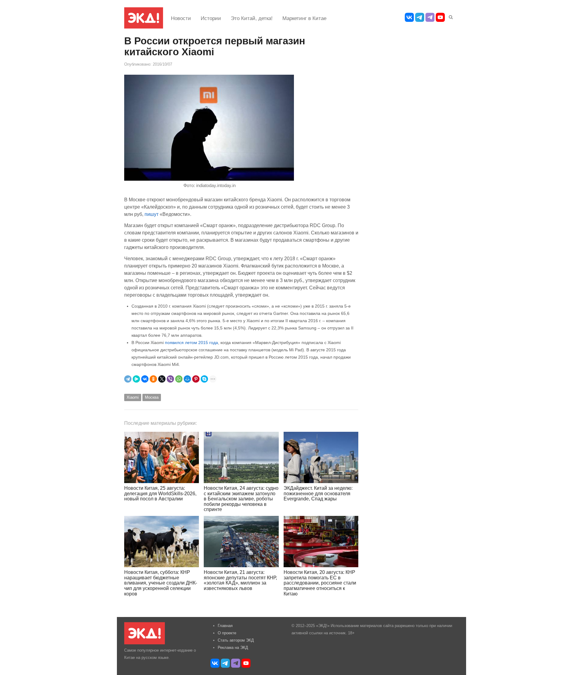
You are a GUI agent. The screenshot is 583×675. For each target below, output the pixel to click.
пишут (152, 214)
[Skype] (204, 379)
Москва (152, 397)
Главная (225, 625)
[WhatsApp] (178, 379)
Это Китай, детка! (252, 18)
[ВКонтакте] (144, 379)
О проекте (227, 633)
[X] (161, 379)
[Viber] (170, 379)
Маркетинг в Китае (304, 18)
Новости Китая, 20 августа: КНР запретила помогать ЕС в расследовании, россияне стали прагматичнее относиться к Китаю (320, 583)
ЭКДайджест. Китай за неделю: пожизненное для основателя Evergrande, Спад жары (318, 493)
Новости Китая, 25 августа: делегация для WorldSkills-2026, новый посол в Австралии (160, 493)
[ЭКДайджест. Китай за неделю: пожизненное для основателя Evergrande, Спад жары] (321, 457)
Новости (181, 18)
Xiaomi (133, 397)
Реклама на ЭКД (233, 647)
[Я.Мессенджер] (136, 379)
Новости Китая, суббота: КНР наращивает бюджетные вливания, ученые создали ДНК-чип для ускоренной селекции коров (160, 583)
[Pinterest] (195, 379)
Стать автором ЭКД (236, 640)
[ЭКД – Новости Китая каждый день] (143, 18)
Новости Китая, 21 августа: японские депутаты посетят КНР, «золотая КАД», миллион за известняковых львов (240, 580)
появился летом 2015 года (191, 342)
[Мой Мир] (187, 379)
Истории (211, 18)
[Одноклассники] (153, 379)
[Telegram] (127, 379)
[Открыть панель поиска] (449, 16)
